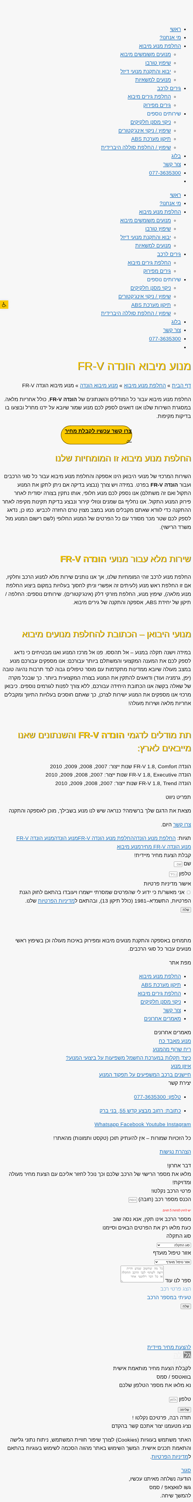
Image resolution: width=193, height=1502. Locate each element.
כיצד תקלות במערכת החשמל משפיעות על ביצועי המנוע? (128, 1058)
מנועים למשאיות (153, 80)
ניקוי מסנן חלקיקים (150, 122)
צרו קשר (182, 824)
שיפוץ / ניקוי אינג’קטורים (144, 130)
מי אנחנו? (170, 37)
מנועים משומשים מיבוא (145, 54)
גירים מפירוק (157, 105)
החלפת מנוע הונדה (155, 838)
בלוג (176, 156)
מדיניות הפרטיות (56, 901)
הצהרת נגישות (175, 1151)
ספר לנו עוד (177, 1280)
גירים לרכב (169, 88)
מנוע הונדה (66, 838)
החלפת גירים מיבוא (149, 96)
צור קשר (172, 164)
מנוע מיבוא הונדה (99, 385)
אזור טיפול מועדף (172, 1253)
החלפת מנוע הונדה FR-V (106, 838)
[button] (4, 304)
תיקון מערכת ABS (151, 139)
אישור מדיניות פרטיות (167, 884)
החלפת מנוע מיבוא (160, 46)
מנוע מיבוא (129, 847)
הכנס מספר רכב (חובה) (164, 1199)
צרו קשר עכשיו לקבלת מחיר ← (98, 435)
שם (186, 863)
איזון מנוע (181, 1066)
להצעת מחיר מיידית (169, 1347)
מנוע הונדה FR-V (35, 838)
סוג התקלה (178, 1236)
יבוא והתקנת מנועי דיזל (145, 71)
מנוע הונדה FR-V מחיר (166, 847)
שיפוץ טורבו (158, 63)
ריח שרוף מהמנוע (172, 1049)
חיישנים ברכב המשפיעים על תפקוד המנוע (145, 1074)
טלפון (184, 873)
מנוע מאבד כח (175, 1041)
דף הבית (181, 385)
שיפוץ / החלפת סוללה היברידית (136, 147)
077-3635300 (165, 173)
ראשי (175, 29)
